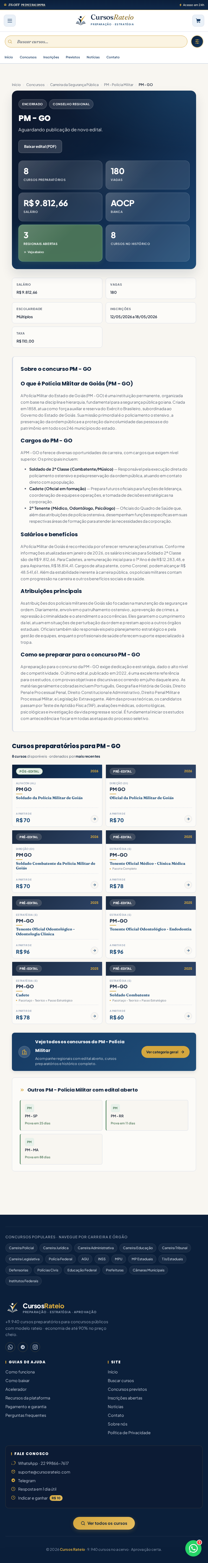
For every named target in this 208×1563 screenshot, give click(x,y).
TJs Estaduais (172, 1259)
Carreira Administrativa (96, 1248)
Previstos (73, 57)
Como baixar (17, 1380)
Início (9, 57)
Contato (113, 57)
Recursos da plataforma (27, 1397)
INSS (102, 1259)
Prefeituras (114, 1270)
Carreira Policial (21, 1248)
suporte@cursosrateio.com (44, 1471)
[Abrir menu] (10, 21)
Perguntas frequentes (25, 1415)
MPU (118, 1259)
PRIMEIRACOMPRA (33, 5)
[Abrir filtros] (197, 41)
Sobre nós (117, 1423)
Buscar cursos (121, 1380)
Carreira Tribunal (174, 1248)
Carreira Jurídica (56, 1248)
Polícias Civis (47, 1270)
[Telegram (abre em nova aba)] (23, 1347)
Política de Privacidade (129, 1432)
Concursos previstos (127, 1389)
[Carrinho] (198, 21)
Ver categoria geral (162, 1052)
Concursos (28, 57)
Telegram (26, 1480)
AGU (85, 1259)
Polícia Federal (60, 1259)
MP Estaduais (142, 1259)
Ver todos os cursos (107, 1523)
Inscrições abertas (125, 1397)
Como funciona (20, 1371)
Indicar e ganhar (39, 1497)
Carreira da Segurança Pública (74, 84)
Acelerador (16, 1389)
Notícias (93, 57)
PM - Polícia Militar (118, 84)
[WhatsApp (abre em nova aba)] (10, 1347)
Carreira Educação (138, 1248)
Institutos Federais (23, 1281)
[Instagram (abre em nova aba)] (35, 1347)
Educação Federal (82, 1270)
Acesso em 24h (193, 5)
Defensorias (18, 1270)
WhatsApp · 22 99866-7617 (43, 1463)
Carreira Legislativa (24, 1259)
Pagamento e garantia (25, 1406)
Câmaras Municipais (148, 1270)
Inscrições (51, 57)
